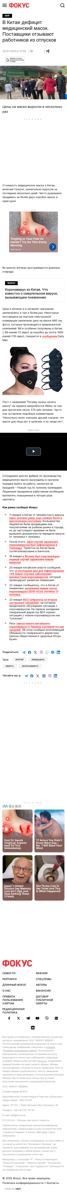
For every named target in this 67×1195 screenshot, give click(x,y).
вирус (10, 666)
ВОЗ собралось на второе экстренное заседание (33, 601)
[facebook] (9, 1018)
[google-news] (56, 1018)
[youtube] (37, 1018)
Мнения (41, 973)
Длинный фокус (14, 984)
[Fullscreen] (60, 351)
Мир (7, 16)
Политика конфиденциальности (23, 1183)
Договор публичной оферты (44, 1000)
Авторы (41, 984)
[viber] (47, 1018)
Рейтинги (9, 979)
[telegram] (28, 1018)
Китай (20, 659)
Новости (8, 973)
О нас (6, 990)
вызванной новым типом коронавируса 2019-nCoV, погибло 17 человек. (34, 591)
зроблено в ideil (12, 1189)
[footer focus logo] (17, 963)
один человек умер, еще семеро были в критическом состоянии (35, 519)
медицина (38, 659)
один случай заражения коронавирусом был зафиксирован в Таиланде (33, 545)
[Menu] (4, 5)
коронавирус (30, 666)
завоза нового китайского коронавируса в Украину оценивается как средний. (36, 626)
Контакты (53, 1183)
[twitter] (18, 1018)
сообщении (50, 336)
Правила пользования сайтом (12, 1000)
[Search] (62, 5)
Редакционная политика (13, 1010)
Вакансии (43, 990)
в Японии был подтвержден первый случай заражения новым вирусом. (34, 559)
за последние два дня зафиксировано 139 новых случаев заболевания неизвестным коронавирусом (36, 574)
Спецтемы (43, 979)
